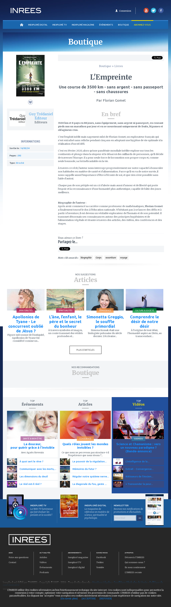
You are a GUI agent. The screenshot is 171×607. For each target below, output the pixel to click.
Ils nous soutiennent (135, 567)
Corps (99, 257)
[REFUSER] (106, 598)
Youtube (100, 567)
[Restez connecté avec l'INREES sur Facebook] (160, 12)
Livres (118, 66)
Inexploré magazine (78, 557)
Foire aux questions (19, 557)
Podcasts (44, 572)
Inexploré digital (76, 567)
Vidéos (43, 562)
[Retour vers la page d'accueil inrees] (26, 12)
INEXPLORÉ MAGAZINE (83, 25)
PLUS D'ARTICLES (85, 350)
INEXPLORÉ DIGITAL (37, 25)
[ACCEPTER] (89, 598)
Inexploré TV (74, 562)
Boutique (123, 25)
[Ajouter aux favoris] (30, 102)
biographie (86, 257)
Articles (43, 557)
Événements (106, 25)
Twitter (100, 562)
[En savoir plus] (69, 598)
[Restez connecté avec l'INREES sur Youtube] (146, 12)
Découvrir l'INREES (134, 557)
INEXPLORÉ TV (59, 25)
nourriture (111, 257)
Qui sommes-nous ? (135, 562)
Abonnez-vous (142, 25)
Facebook (101, 557)
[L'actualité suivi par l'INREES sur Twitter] (153, 12)
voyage (123, 257)
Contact (12, 562)
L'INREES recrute (133, 572)
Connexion (125, 11)
